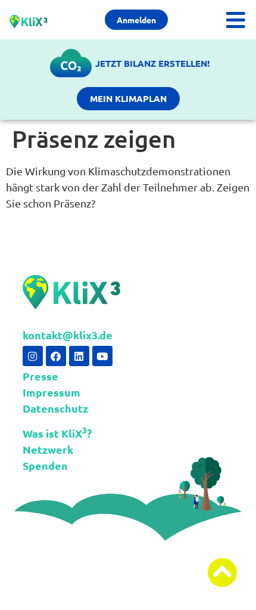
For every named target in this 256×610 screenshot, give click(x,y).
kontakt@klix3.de (68, 335)
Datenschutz (55, 408)
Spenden (45, 465)
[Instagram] (33, 356)
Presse (40, 376)
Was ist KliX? (57, 433)
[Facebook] (56, 356)
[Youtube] (102, 356)
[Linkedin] (79, 356)
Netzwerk (48, 449)
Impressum (51, 392)
